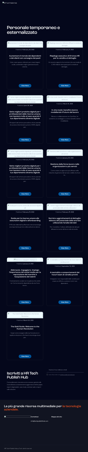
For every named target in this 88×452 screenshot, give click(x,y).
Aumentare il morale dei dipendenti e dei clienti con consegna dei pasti (25, 57)
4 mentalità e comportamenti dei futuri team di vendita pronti (64, 274)
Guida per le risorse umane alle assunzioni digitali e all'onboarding (25, 219)
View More (25, 85)
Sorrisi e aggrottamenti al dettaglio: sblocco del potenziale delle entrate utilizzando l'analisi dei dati (65, 220)
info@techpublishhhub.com (39, 421)
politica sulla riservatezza (67, 374)
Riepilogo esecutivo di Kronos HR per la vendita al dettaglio (65, 57)
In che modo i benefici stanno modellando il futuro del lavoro (65, 111)
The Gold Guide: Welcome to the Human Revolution (25, 328)
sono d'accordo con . (62, 374)
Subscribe (82, 369)
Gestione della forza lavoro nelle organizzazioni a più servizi (64, 165)
